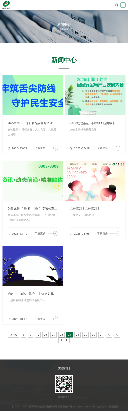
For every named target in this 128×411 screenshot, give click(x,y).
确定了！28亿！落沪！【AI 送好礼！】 (34, 294)
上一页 (14, 335)
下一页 (64, 340)
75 (109, 335)
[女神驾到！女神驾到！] (95, 181)
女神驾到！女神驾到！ (85, 208)
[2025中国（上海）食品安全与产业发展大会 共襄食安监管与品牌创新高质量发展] (32, 95)
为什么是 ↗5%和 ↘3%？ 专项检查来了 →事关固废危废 (45, 208)
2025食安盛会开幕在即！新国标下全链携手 (98, 123)
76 (117, 335)
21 (53, 335)
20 (45, 335)
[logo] (6, 5)
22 (61, 335)
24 (77, 335)
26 (93, 335)
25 (85, 335)
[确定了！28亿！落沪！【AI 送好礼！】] (32, 266)
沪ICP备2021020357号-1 (84, 406)
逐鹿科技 (113, 406)
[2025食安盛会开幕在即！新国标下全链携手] (95, 95)
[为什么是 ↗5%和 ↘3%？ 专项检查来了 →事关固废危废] (32, 181)
